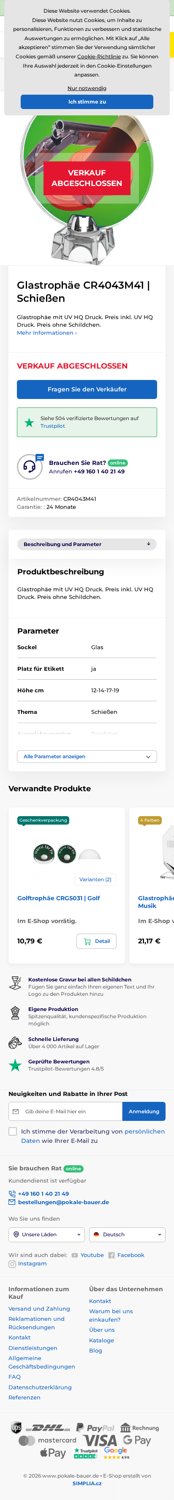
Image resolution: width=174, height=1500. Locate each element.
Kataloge (101, 1340)
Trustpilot (53, 426)
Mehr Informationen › (47, 332)
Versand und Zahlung (39, 1308)
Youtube (92, 1254)
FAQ (14, 1376)
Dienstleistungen (32, 1347)
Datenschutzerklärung (40, 1387)
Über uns (102, 1329)
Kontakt (19, 1337)
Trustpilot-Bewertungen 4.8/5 (66, 1069)
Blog (95, 1350)
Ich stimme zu (87, 101)
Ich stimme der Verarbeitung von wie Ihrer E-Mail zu (93, 1136)
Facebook (130, 1254)
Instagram (32, 1263)
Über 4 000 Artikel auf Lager (63, 1046)
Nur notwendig (87, 88)
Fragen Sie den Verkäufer (87, 389)
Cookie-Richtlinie (99, 56)
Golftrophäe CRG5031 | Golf (58, 898)
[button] (87, 756)
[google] (118, 1452)
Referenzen (24, 1397)
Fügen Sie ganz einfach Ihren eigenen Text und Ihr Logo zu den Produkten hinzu (91, 990)
